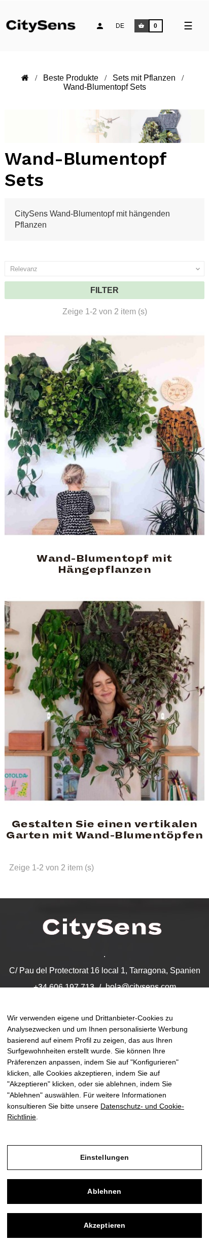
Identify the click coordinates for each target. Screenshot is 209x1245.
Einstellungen (104, 1157)
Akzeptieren (105, 1225)
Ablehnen (104, 1191)
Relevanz (106, 269)
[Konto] (100, 26)
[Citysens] (46, 24)
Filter (104, 290)
